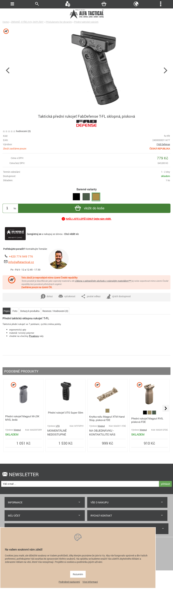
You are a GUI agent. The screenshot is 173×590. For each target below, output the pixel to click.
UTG (58, 426)
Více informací (90, 581)
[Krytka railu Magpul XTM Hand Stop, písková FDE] (107, 407)
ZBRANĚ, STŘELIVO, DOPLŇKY (27, 21)
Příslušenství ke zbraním (59, 21)
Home (6, 21)
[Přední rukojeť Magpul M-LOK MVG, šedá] (23, 407)
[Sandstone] (107, 411)
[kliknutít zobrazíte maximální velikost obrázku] (86, 70)
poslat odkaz (94, 296)
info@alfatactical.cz (21, 262)
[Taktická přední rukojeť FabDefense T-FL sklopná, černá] (76, 197)
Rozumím (78, 574)
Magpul (17, 430)
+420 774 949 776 (21, 256)
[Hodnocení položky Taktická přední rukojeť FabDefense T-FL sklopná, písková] (9, 131)
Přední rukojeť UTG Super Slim (65, 412)
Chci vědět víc (71, 234)
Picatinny (34, 336)
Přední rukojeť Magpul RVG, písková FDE (147, 420)
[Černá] (145, 413)
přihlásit (165, 483)
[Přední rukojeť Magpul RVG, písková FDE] (149, 407)
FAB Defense (163, 144)
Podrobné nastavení (69, 581)
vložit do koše (94, 208)
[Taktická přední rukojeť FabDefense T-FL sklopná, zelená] (86, 197)
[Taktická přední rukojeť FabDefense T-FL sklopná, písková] (96, 197)
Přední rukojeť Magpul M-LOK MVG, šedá (22, 418)
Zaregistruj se (34, 234)
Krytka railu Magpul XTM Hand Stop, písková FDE (107, 418)
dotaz (50, 296)
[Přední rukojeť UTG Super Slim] (65, 400)
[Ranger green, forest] (154, 413)
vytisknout (69, 296)
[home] (86, 18)
